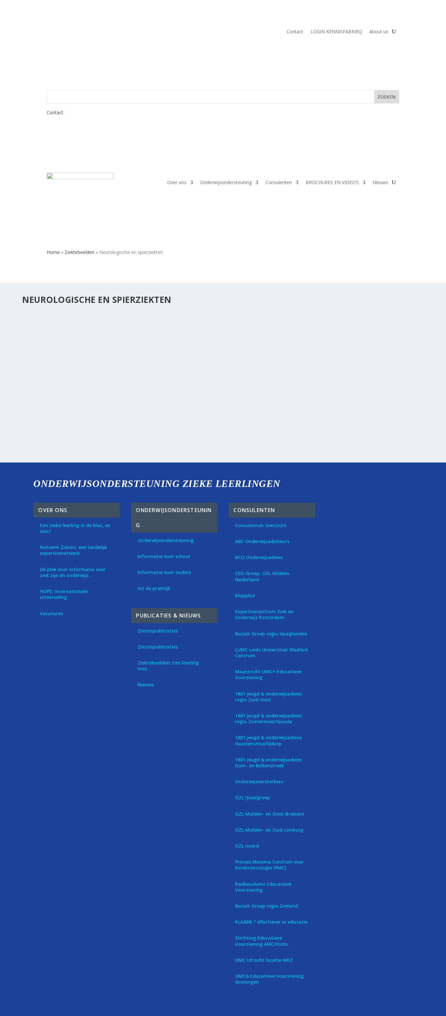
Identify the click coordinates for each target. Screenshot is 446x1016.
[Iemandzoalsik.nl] (125, 387)
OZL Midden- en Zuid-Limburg (269, 830)
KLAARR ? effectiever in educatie (271, 922)
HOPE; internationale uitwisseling (64, 594)
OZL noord (247, 846)
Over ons (176, 182)
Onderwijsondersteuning (226, 182)
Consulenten (278, 182)
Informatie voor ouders (164, 572)
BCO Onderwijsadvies (259, 557)
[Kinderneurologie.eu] (128, 313)
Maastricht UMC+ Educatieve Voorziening (268, 674)
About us (378, 32)
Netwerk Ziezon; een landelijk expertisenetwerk (73, 550)
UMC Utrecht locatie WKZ (264, 960)
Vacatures (51, 613)
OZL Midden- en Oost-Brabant (269, 814)
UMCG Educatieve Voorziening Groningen (269, 979)
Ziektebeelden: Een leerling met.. (168, 666)
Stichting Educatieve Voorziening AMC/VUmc (262, 941)
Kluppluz (245, 595)
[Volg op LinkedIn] (352, 510)
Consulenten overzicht (260, 525)
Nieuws (380, 182)
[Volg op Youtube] (370, 510)
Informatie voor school (163, 556)
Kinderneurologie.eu (60, 326)
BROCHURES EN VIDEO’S (332, 182)
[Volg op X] (334, 510)
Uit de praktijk (153, 588)
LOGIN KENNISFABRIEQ (336, 32)
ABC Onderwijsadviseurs (262, 541)
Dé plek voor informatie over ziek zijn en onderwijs (72, 572)
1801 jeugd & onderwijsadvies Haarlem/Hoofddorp (268, 740)
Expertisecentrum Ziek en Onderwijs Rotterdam (264, 614)
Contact (295, 32)
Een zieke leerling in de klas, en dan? (75, 528)
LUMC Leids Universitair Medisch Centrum (271, 653)
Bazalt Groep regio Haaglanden (271, 634)
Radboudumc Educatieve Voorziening (263, 887)
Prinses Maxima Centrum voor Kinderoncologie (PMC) (269, 865)
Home (53, 252)
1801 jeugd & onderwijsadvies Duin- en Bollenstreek (268, 763)
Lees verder (47, 362)
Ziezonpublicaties (157, 631)
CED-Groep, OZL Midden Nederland (262, 576)
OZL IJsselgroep (252, 797)
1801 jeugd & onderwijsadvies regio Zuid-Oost (268, 697)
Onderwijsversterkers (259, 781)
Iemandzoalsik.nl (55, 400)
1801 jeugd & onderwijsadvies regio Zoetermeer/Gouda (268, 718)
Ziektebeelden (79, 252)
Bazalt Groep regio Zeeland (266, 906)
